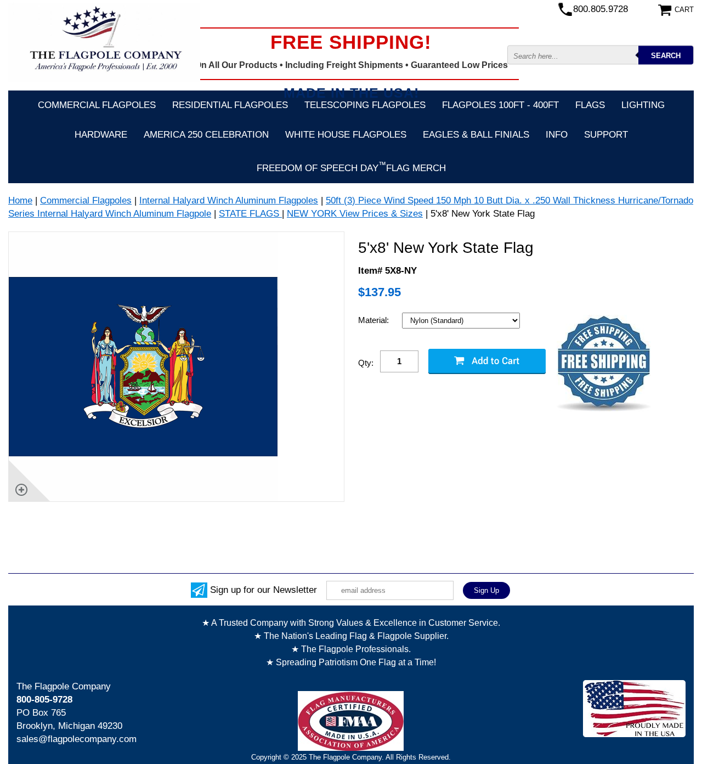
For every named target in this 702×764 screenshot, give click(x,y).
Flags (590, 105)
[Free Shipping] (603, 364)
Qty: (365, 362)
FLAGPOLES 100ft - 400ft (500, 105)
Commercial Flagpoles (97, 105)
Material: (374, 320)
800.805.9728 (600, 9)
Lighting (643, 105)
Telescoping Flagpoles (365, 105)
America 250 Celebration (206, 134)
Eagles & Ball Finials (476, 134)
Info (557, 134)
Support (606, 134)
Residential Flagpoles (230, 105)
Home (20, 200)
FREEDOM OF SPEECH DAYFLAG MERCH (351, 166)
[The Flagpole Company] (104, 41)
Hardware (101, 134)
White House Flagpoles (345, 134)
